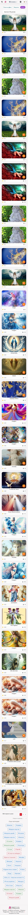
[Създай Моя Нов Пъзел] (20, 1)
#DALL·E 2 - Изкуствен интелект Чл (14, 877)
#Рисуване (21, 833)
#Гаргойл (18, 849)
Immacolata (14, 353)
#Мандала (21, 881)
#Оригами (17, 873)
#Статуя (9, 849)
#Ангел (9, 865)
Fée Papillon (14, 625)
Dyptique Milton (14, 398)
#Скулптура (21, 845)
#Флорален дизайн (9, 833)
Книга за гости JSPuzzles (17, 911)
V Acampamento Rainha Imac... (14, 784)
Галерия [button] (13, 2)
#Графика (18, 825)
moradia (14, 557)
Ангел (22, 7)
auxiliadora (14, 602)
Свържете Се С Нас (14, 913)
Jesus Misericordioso (14, 512)
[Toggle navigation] (2, 2)
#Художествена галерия (10, 869)
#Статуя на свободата (14, 853)
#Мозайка (21, 857)
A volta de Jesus (14, 489)
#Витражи (9, 861)
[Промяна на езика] (25, 1)
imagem (14, 330)
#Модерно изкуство (14, 829)
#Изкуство (19, 885)
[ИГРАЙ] (23, 28)
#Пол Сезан (9, 885)
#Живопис (9, 825)
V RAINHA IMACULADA (14, 761)
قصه (14, 739)
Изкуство (16, 7)
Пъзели (5, 910)
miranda (14, 466)
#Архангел (18, 861)
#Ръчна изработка (9, 881)
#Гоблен (22, 869)
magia (14, 307)
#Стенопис (10, 841)
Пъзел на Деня (7, 7)
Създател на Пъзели (13, 910)
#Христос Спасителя (9, 857)
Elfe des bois (14, 671)
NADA (14, 376)
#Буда (9, 873)
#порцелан (18, 865)
